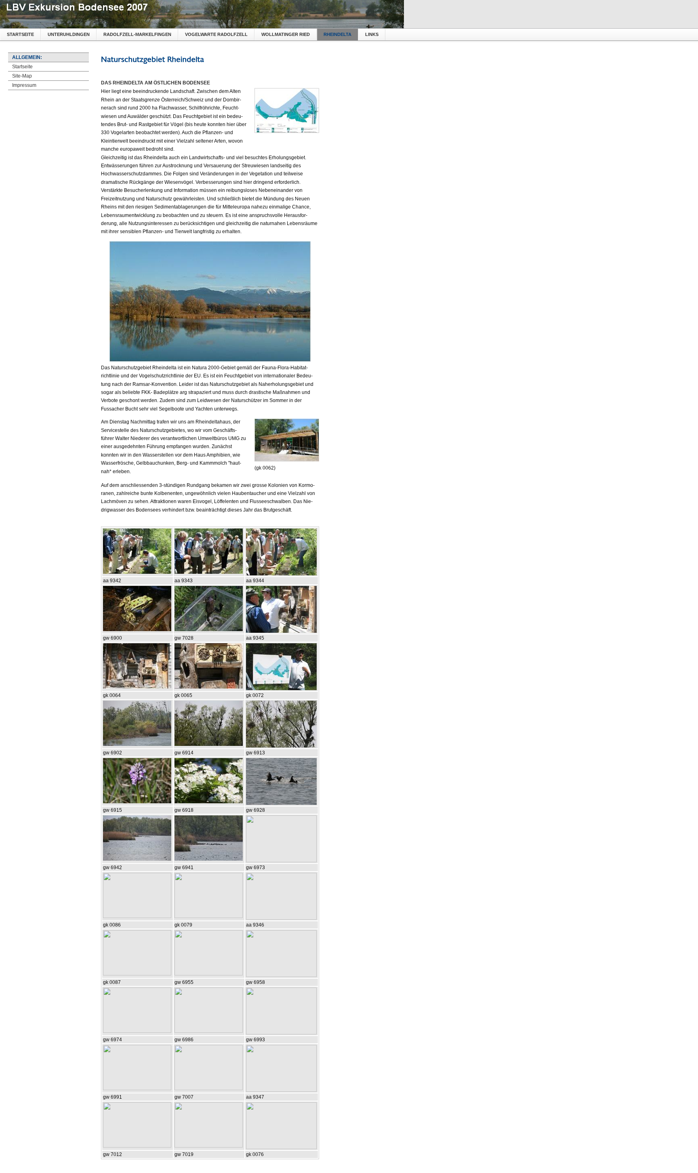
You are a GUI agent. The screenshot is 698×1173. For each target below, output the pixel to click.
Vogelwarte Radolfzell (216, 34)
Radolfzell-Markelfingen (137, 34)
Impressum (24, 85)
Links (371, 34)
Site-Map (22, 76)
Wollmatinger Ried (285, 34)
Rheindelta (337, 34)
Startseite (20, 34)
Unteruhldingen (69, 34)
